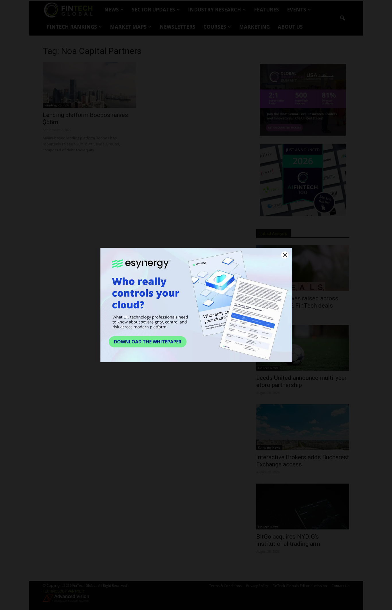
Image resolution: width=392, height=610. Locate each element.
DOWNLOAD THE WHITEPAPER (147, 342)
